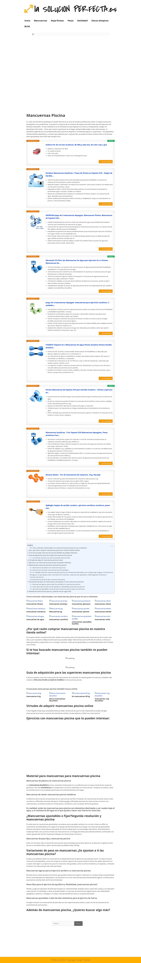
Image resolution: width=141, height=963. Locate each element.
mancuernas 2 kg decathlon (102, 700)
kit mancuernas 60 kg (81, 696)
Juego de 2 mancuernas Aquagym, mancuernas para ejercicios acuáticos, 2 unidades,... (77, 303)
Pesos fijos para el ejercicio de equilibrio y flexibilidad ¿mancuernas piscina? (58, 587)
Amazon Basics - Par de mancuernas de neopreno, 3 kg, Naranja (73, 475)
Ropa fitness (57, 20)
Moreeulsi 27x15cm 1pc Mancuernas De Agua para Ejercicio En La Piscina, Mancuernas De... (77, 261)
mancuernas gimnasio (81, 604)
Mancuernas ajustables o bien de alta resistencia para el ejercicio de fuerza (58, 589)
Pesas (70, 20)
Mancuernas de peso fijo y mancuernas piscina (48, 579)
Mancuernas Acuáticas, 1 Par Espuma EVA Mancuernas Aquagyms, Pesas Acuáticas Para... (77, 433)
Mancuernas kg (55, 611)
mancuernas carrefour (58, 619)
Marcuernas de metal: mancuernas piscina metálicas (50, 570)
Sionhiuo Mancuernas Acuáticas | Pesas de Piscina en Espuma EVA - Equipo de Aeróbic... (79, 174)
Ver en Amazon (106, 162)
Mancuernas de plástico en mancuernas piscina (49, 568)
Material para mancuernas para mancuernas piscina (47, 565)
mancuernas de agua (35, 619)
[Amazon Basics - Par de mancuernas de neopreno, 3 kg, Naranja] (36, 478)
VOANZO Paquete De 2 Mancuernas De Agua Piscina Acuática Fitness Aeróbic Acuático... (79, 346)
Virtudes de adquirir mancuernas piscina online (46, 560)
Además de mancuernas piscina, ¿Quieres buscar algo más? (50, 591)
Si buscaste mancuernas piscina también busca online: (51, 558)
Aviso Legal (71, 960)
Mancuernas (40, 20)
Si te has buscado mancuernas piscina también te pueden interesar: (53, 553)
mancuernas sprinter (80, 611)
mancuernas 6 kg (33, 696)
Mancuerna (57, 960)
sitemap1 (80, 960)
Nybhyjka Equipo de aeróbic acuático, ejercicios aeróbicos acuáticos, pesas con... (78, 506)
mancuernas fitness (34, 604)
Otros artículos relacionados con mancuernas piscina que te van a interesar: (60, 548)
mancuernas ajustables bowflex (82, 623)
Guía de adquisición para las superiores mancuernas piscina (50, 555)
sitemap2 (87, 960)
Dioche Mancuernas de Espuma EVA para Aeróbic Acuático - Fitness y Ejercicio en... (79, 391)
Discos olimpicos (100, 20)
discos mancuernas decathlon (57, 700)
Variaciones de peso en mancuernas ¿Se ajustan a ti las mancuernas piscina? (56, 582)
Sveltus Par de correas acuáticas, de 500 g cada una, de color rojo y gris (76, 145)
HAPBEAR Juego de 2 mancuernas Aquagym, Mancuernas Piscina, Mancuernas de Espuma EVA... (79, 216)
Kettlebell (82, 20)
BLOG (27, 26)
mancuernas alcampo (58, 604)
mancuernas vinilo (102, 619)
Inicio (27, 20)
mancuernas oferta (103, 604)
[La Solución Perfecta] (70, 9)
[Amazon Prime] (110, 158)
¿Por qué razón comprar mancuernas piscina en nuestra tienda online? (54, 550)
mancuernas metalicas (35, 611)
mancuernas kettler (103, 611)
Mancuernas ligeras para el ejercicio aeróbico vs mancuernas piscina (56, 584)
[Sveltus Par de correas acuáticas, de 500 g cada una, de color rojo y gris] (36, 151)
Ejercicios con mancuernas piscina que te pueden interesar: (50, 563)
